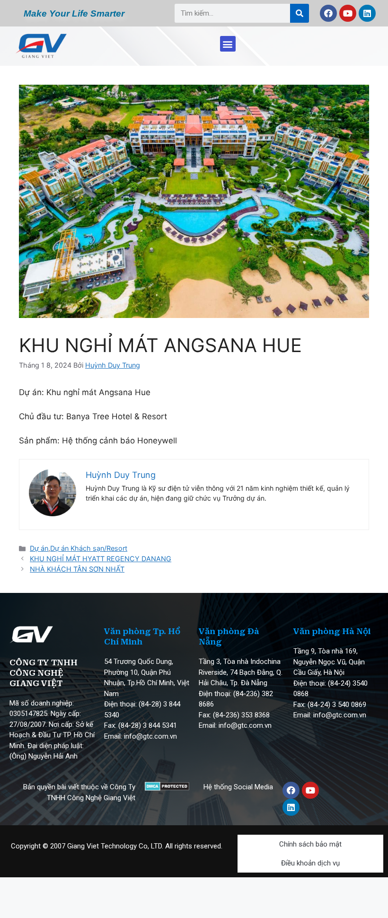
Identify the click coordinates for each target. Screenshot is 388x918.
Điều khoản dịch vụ (310, 863)
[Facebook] (328, 13)
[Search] (299, 13)
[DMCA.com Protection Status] (167, 788)
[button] (228, 44)
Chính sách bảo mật (310, 844)
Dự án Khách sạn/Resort (88, 548)
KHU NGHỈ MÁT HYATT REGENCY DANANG (100, 559)
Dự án (39, 548)
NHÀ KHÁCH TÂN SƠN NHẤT (77, 569)
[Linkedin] (367, 13)
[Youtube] (347, 13)
